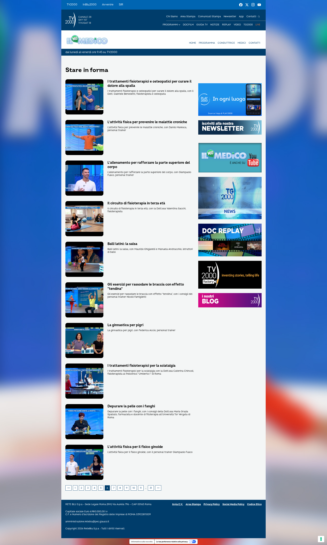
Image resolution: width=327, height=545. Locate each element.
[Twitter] (247, 4)
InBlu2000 (90, 4)
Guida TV (202, 24)
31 (151, 487)
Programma (207, 42)
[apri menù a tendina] (179, 24)
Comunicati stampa (209, 16)
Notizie (214, 24)
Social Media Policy (233, 504)
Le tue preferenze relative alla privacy (172, 542)
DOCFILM (188, 24)
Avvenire (107, 4)
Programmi (170, 24)
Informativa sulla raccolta (142, 542)
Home (192, 42)
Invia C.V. (177, 504)
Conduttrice (226, 42)
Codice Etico (254, 504)
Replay (226, 24)
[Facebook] (240, 4)
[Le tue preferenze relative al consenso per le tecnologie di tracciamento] (321, 539)
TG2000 (248, 24)
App (241, 16)
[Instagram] (253, 4)
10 (134, 487)
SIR (121, 4)
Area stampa (187, 16)
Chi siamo (172, 16)
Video (237, 24)
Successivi (158, 488)
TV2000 (72, 4)
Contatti (251, 16)
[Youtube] (259, 4)
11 (141, 487)
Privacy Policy (212, 504)
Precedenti (68, 488)
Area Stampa (193, 504)
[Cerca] (259, 16)
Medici (242, 42)
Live (257, 24)
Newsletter (230, 16)
